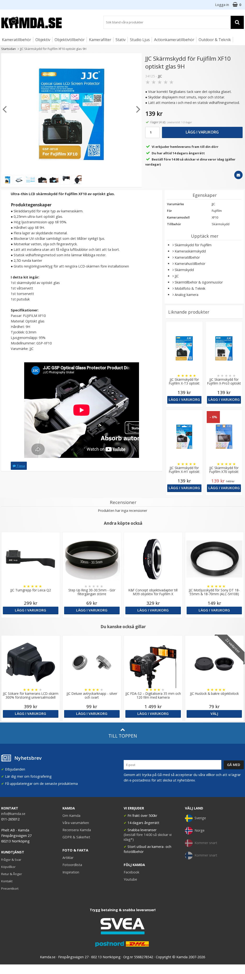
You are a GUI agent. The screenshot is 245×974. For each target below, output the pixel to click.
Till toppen (122, 736)
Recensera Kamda (76, 830)
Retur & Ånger (11, 874)
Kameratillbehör (16, 39)
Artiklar (67, 857)
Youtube (130, 879)
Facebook (131, 872)
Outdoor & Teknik (215, 39)
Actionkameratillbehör (174, 39)
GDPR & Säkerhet (76, 837)
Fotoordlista (72, 864)
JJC (160, 76)
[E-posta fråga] (238, 175)
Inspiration (70, 872)
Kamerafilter (100, 39)
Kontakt (6, 881)
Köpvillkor (8, 867)
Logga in (222, 4)
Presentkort (9, 888)
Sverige (200, 818)
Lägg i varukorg (202, 132)
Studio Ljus (140, 39)
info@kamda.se (13, 813)
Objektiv (42, 39)
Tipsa (20, 466)
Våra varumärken (75, 822)
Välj (214, 713)
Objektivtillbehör (70, 39)
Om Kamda (71, 815)
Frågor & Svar (11, 859)
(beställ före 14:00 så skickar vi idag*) (148, 837)
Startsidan (8, 49)
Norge (200, 830)
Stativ (121, 39)
